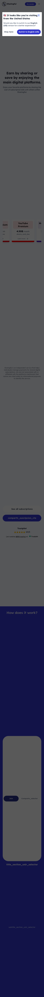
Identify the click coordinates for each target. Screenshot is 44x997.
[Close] (39, 15)
